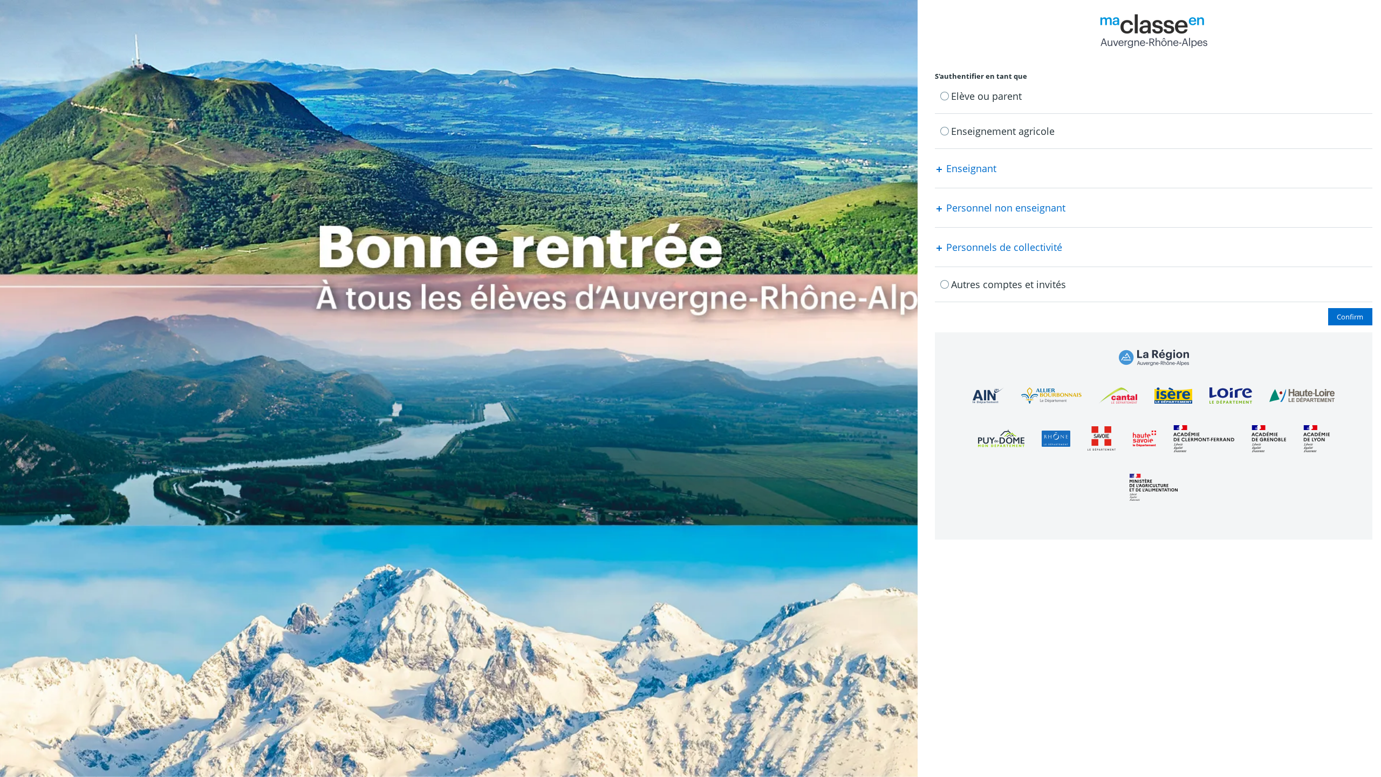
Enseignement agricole (1003, 131)
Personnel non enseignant (1004, 207)
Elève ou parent (986, 96)
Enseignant (970, 168)
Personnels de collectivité (1003, 247)
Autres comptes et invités (1008, 284)
